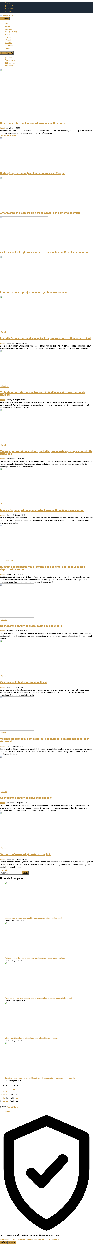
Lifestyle (8, 40)
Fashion (8, 37)
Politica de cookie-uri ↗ (9, 1239)
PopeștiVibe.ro (12, 1107)
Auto (6, 24)
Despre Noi (11, 6)
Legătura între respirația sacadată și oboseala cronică (33, 292)
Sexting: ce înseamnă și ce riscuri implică (25, 854)
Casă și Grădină (11, 32)
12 (7, 1095)
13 (10, 1095)
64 (6, 870)
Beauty (7, 26)
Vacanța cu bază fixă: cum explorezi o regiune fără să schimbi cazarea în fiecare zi (44, 740)
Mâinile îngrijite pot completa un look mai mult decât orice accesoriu (42, 510)
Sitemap (8, 1111)
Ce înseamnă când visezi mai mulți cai (23, 682)
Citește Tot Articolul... (8, 136)
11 (4, 1095)
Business (8, 29)
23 (17, 1098)
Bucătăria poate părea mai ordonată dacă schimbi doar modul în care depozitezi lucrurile (42, 568)
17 (1, 1098)
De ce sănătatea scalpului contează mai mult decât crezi (35, 123)
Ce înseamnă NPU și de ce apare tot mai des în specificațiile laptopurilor (44, 252)
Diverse (8, 35)
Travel (7, 48)
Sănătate (8, 43)
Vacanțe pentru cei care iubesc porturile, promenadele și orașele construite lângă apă (46, 453)
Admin (2, 343)
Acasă (9, 3)
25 (4, 1101)
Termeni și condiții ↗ (27, 1239)
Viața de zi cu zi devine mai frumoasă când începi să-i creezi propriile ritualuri (42, 393)
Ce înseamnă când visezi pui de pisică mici (26, 797)
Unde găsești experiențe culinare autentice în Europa (32, 173)
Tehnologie (9, 45)
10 (1, 1095)
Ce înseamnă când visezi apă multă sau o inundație (31, 625)
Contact (10, 11)
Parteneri (10, 9)
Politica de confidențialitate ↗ (47, 1239)
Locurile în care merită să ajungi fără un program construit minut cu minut (45, 338)
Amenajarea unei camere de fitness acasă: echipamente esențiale (40, 212)
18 (4, 1098)
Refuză (4, 1242)
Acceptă (12, 1242)
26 (7, 1101)
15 (14, 1095)
